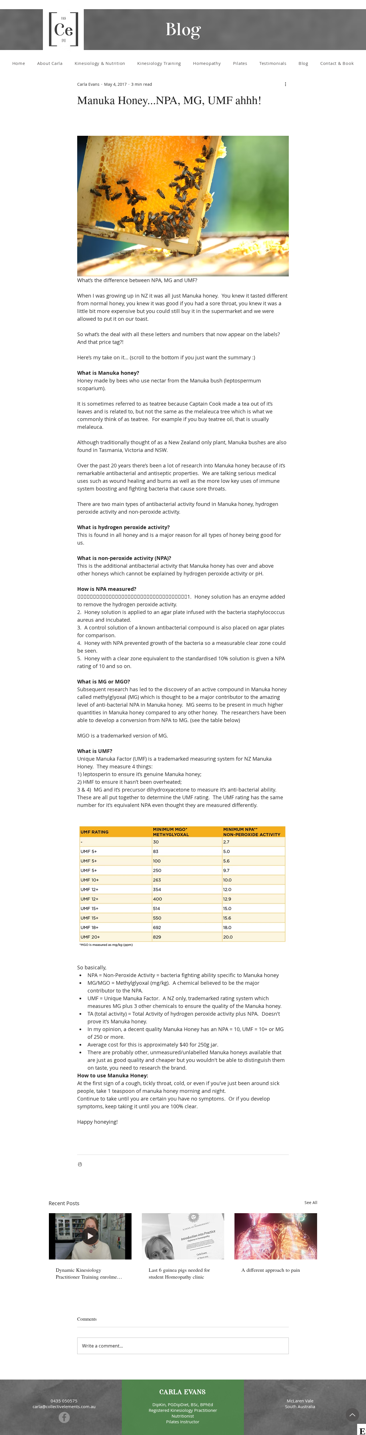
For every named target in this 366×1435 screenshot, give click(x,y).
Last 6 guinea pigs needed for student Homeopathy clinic (179, 1273)
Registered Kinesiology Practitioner (183, 1410)
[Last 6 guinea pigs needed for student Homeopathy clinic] (183, 1236)
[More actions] (285, 84)
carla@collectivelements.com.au (64, 1406)
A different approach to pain (270, 1269)
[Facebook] (64, 1417)
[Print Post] (80, 1164)
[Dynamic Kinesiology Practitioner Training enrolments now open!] (90, 1236)
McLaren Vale (300, 1401)
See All (311, 1202)
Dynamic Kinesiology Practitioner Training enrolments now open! (89, 1273)
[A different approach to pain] (275, 1236)
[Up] (352, 1415)
